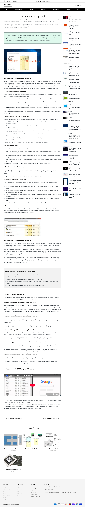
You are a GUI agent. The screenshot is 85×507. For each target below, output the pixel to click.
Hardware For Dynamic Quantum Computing (13, 450)
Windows (43, 9)
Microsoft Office (18, 9)
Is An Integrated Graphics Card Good (12, 470)
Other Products (56, 9)
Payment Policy (34, 492)
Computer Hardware (32, 13)
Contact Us (19, 489)
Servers (31, 9)
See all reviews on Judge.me (11, 1)
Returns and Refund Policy (35, 489)
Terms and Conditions (35, 496)
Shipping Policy (34, 487)
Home (7, 9)
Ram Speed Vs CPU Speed (32, 449)
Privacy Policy (34, 494)
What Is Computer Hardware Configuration (52, 450)
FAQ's (78, 9)
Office (70, 16)
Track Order (19, 493)
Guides (68, 9)
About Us (19, 487)
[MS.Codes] (8, 5)
